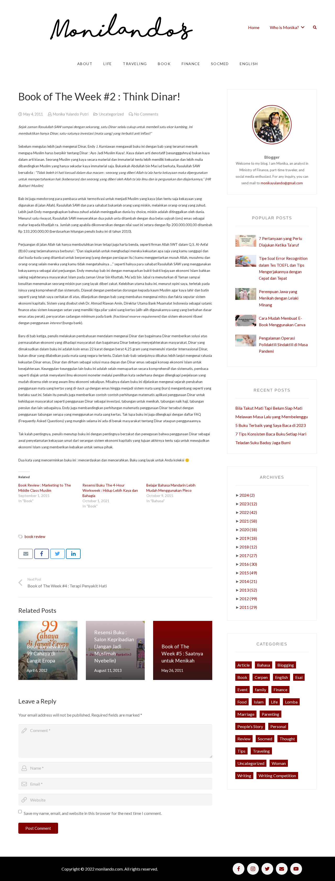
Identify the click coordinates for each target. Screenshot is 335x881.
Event (242, 689)
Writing (244, 775)
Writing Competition (277, 775)
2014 (248, 581)
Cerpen (261, 677)
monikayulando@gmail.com (282, 183)
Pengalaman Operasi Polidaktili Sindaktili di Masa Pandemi (283, 344)
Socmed (265, 738)
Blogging (285, 664)
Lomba (291, 701)
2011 (248, 607)
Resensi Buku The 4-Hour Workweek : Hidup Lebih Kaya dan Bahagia (110, 490)
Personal (278, 726)
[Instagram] (253, 869)
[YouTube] (296, 869)
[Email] (282, 869)
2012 (248, 598)
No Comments (146, 114)
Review (243, 738)
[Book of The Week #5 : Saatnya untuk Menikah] (182, 650)
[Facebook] (238, 869)
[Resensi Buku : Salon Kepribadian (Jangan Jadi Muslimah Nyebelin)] (115, 650)
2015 (248, 572)
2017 (248, 555)
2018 (248, 546)
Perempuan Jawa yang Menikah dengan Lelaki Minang (278, 298)
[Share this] (41, 554)
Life (274, 701)
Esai (299, 677)
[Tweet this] (57, 554)
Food (242, 701)
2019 (248, 538)
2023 (248, 503)
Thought (287, 738)
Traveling (261, 750)
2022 (248, 512)
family (260, 689)
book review (35, 536)
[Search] (315, 27)
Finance (280, 689)
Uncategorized (111, 114)
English (281, 677)
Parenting (270, 714)
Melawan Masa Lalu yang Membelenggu (271, 416)
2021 (248, 520)
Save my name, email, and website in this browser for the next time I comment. (93, 813)
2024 (247, 495)
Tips (241, 750)
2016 (248, 564)
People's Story (250, 726)
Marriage (245, 714)
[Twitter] (267, 869)
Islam (259, 701)
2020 (248, 529)
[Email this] (25, 554)
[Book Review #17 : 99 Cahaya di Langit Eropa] (47, 650)
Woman (279, 763)
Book (242, 677)
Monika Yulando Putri (70, 114)
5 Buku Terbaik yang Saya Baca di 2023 (270, 425)
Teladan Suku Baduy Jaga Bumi (263, 442)
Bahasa (263, 664)
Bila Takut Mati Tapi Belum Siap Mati (268, 407)
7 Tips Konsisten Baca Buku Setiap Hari (270, 433)
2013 (248, 589)
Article (243, 664)
